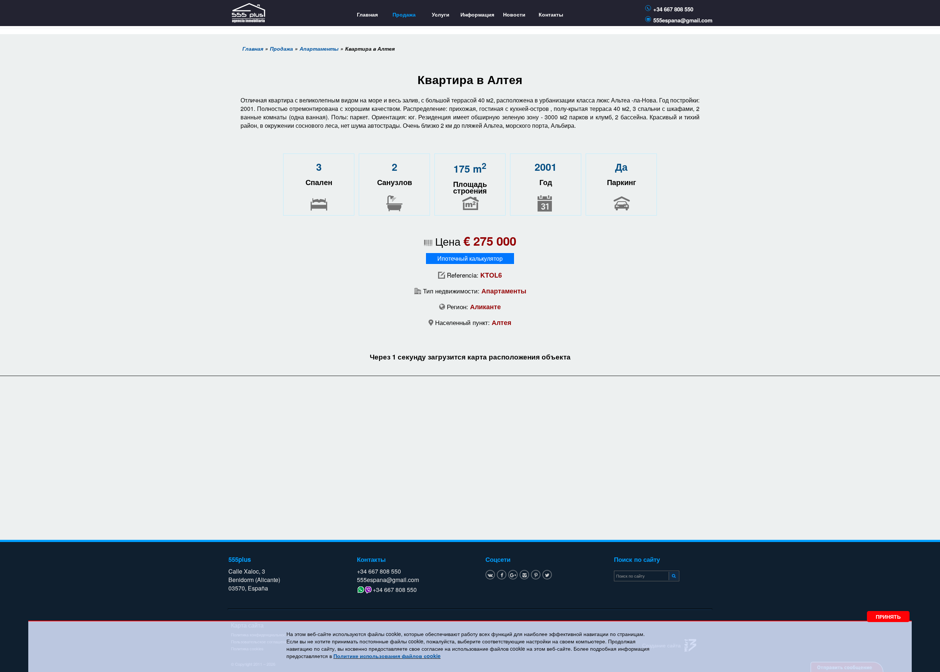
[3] (672, 575)
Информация (477, 14)
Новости (514, 14)
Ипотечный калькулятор (470, 258)
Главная (367, 14)
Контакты (551, 14)
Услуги (440, 14)
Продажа (404, 14)
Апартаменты (319, 48)
